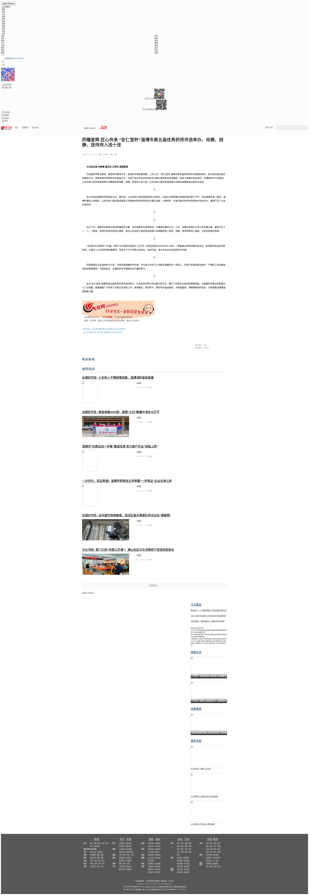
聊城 (156, 43)
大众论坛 (5, 118)
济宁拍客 (187, 863)
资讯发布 (151, 855)
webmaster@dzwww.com (151, 887)
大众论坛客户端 (149, 109)
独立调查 (97, 846)
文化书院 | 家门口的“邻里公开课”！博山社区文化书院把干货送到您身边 (128, 549)
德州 (2, 48)
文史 (85, 860)
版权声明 (164, 881)
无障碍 (5, 121)
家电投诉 (129, 860)
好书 (99, 863)
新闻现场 (129, 869)
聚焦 (120, 863)
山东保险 (158, 846)
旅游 (3, 26)
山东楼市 (122, 843)
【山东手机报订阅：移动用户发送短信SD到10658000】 (102, 332)
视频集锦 (196, 708)
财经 (3, 24)
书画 (85, 866)
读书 (3, 16)
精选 (95, 849)
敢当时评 (200, 863)
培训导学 (158, 866)
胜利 (178, 855)
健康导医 (25, 127)
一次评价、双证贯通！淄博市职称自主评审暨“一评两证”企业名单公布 (127, 480)
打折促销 (129, 849)
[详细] (138, 383)
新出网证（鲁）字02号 (143, 889)
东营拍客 (186, 858)
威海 (156, 38)
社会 (103, 843)
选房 (3, 28)
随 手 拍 (179, 858)
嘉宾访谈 (122, 869)
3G (213, 860)
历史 (95, 860)
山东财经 (158, 843)
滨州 (156, 45)
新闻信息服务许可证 (165, 887)
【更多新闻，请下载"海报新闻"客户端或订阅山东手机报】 (104, 329)
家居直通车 (129, 852)
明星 (98, 858)
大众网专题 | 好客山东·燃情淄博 (203, 824)
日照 (2, 45)
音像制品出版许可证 (179, 887)
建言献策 (180, 872)
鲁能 (98, 855)
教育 (142, 866)
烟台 (2, 40)
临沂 (156, 48)
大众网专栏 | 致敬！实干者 (201, 769)
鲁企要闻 (151, 863)
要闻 (3, 9)
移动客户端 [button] (6, 87)
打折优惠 (122, 846)
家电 (113, 858)
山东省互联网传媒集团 (152, 881)
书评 (103, 863)
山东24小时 (149, 98)
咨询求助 (187, 869)
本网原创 (122, 860)
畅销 (91, 863)
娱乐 (3, 21)
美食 (124, 855)
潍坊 (156, 40)
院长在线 (158, 858)
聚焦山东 (151, 869)
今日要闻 (196, 604)
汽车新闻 (122, 866)
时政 (215, 866)
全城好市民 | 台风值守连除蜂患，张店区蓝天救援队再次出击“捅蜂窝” (126, 515)
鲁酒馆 (157, 852)
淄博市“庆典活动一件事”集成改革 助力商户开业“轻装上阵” (120, 446)
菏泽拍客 (187, 860)
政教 (95, 843)
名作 (102, 866)
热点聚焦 (93, 855)
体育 (3, 19)
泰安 (2, 53)
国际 (88, 849)
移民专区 (158, 872)
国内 (85, 849)
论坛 (3, 31)
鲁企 (142, 863)
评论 (85, 852)
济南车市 (129, 866)
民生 (207, 866)
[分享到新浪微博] (210, 154)
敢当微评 (215, 863)
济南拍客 (180, 860)
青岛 (156, 36)
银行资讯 (151, 846)
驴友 (128, 855)
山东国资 (158, 863)
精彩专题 (151, 860)
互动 (187, 839)
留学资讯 (151, 872)
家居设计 (122, 852)
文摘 (95, 863)
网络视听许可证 (156, 889)
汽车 (113, 866)
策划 (215, 839)
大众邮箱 (5, 115)
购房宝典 (129, 846)
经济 (99, 843)
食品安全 (158, 855)
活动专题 (158, 849)
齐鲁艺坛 (93, 866)
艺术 (99, 860)
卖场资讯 (129, 858)
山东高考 (158, 869)
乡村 (132, 855)
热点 (103, 860)
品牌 (128, 863)
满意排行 (187, 872)
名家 (98, 866)
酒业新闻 (151, 849)
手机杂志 (209, 860)
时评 (3, 11)
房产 (122, 839)
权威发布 (209, 858)
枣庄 (2, 38)
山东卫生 (151, 858)
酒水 (158, 839)
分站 (209, 839)
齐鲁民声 (171, 869)
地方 (171, 843)
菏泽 (2, 50)
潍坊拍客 (180, 866)
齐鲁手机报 (216, 858)
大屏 (216, 860)
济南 (2, 36)
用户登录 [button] (6, 112)
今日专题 (209, 855)
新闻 (96, 839)
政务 (91, 846)
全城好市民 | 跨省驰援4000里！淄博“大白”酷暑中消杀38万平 (120, 412)
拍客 (171, 858)
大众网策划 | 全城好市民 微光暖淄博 (204, 796)
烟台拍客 (187, 866)
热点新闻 (151, 866)
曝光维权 (129, 843)
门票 (120, 855)
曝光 (124, 863)
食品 (142, 855)
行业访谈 (151, 852)
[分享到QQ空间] (216, 154)
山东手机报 (6, 85)
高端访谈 (196, 652)
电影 (102, 858)
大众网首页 (6, 7)
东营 (156, 50)
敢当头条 (93, 852)
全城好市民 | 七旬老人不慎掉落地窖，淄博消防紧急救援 (118, 377)
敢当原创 (100, 852)
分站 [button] (3, 33)
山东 (3, 14)
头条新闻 (122, 849)
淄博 (156, 53)
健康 (142, 858)
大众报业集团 (139, 881)
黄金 (102, 855)
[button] (3, 55)
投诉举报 (180, 869)
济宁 (2, 43)
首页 (16, 127)
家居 (129, 839)
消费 (113, 863)
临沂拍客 (180, 863)
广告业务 (171, 881)
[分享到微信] (204, 154)
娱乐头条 (93, 858)
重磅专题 (196, 740)
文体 (106, 843)
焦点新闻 (35, 127)
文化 (91, 860)
